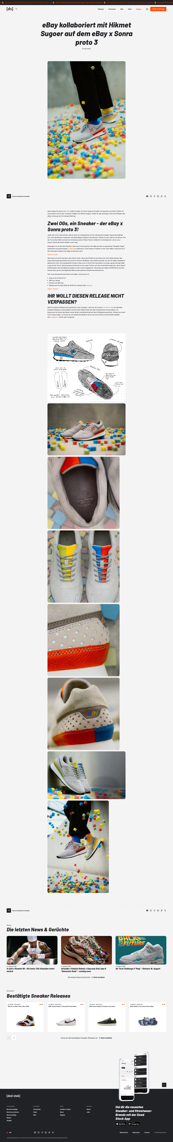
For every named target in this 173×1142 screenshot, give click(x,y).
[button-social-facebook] (154, 196)
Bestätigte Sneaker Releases (38, 996)
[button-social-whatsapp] (158, 196)
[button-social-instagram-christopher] (147, 196)
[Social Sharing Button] (9, 196)
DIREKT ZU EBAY (52, 254)
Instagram (54, 317)
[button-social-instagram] (151, 196)
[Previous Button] (9, 1038)
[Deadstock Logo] (10, 9)
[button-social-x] (165, 196)
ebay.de (89, 285)
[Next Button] (14, 1038)
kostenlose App (108, 307)
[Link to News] (16, 9)
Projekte (71, 249)
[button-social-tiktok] (162, 196)
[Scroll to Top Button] (164, 1085)
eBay (67, 211)
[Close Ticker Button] (165, 2)
